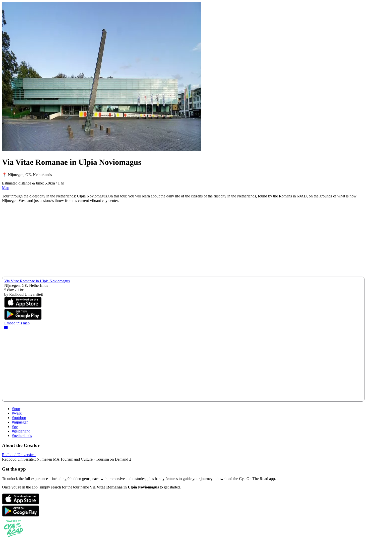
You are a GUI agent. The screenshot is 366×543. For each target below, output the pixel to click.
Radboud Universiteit (19, 455)
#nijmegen (20, 422)
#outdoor (19, 418)
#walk (17, 413)
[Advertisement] (151, 242)
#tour (16, 409)
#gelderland (21, 431)
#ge (15, 426)
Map (5, 187)
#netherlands (22, 435)
